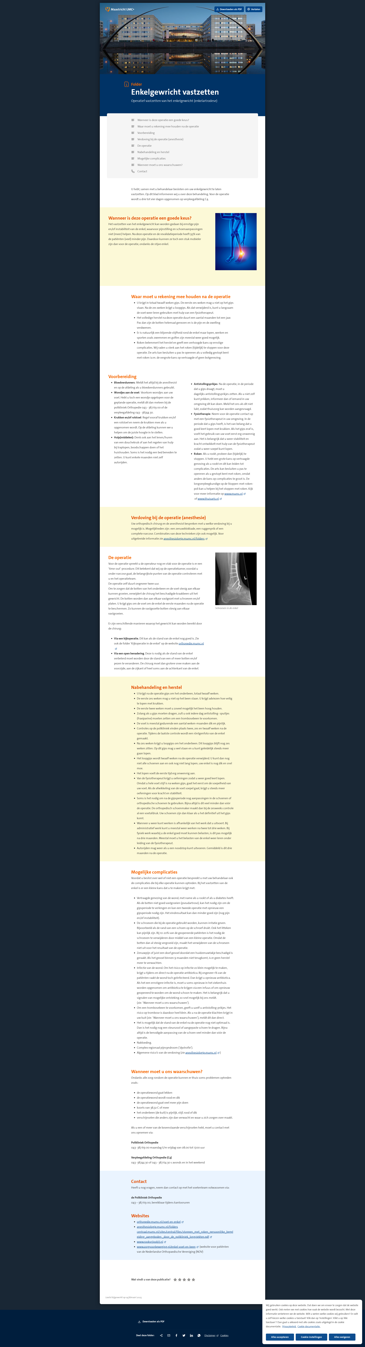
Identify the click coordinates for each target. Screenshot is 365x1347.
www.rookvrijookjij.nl (150, 1242)
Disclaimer (209, 1335)
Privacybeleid (289, 1326)
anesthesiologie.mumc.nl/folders (184, 538)
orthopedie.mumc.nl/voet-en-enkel (159, 1222)
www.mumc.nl (233, 494)
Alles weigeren (342, 1337)
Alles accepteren (280, 1337)
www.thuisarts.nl (208, 498)
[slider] (184, 1279)
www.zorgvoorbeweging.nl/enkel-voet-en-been (166, 1247)
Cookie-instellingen (311, 1337)
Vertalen (255, 9)
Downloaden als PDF (153, 1321)
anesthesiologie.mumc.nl (201, 1052)
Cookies (224, 1335)
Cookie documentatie (309, 1326)
